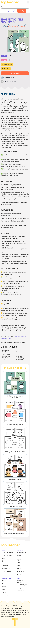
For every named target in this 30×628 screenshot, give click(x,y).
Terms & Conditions (5, 565)
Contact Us (20, 591)
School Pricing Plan (22, 585)
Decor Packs (20, 571)
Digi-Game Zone (21, 552)
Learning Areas (9, 25)
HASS (18, 566)
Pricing (7, 11)
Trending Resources (19, 556)
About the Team (7, 555)
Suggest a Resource (19, 581)
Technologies (6, 595)
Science (18, 568)
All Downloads (15, 73)
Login (13, 11)
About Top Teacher (7, 552)
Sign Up (22, 11)
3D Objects (4, 26)
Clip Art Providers (7, 571)
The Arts (4, 598)
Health (4, 592)
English (18, 560)
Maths (16, 25)
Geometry (22, 25)
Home (2, 25)
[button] (7, 77)
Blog (3, 561)
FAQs (3, 558)
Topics (18, 574)
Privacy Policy (6, 568)
